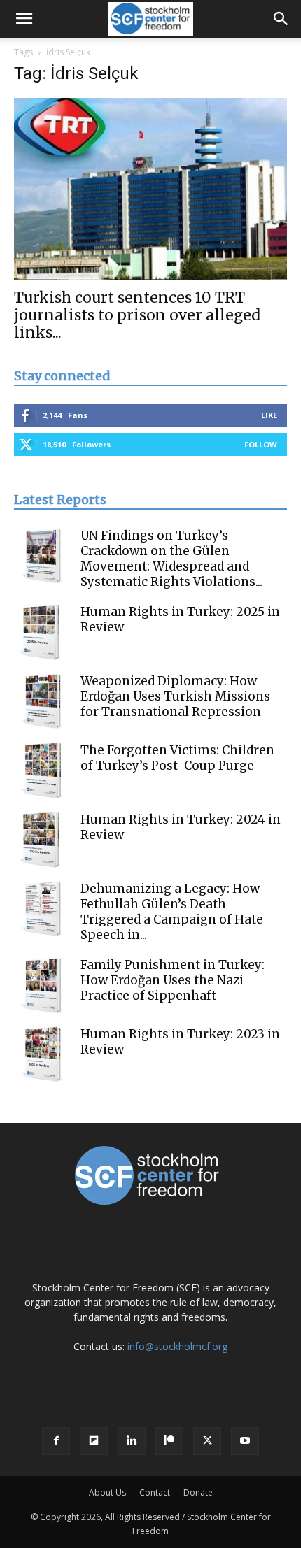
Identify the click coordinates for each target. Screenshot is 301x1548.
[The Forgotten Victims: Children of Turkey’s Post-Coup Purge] (42, 770)
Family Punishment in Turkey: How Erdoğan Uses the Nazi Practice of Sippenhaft (172, 980)
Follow (260, 444)
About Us (107, 1492)
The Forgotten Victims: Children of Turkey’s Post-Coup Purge (177, 758)
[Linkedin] (132, 1441)
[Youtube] (245, 1441)
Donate (198, 1492)
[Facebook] (56, 1441)
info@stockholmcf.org (177, 1346)
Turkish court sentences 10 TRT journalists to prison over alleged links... (137, 315)
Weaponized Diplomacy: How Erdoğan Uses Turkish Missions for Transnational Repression (175, 696)
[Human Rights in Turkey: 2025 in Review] (42, 632)
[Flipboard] (94, 1441)
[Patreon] (169, 1441)
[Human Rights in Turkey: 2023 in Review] (42, 1054)
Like (269, 415)
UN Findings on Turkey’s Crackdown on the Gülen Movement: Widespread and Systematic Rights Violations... (171, 558)
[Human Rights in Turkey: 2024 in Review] (42, 840)
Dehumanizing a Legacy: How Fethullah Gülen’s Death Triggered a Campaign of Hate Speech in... (171, 912)
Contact (154, 1492)
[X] (207, 1441)
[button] (23, 19)
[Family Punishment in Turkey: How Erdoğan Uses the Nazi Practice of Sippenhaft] (42, 985)
